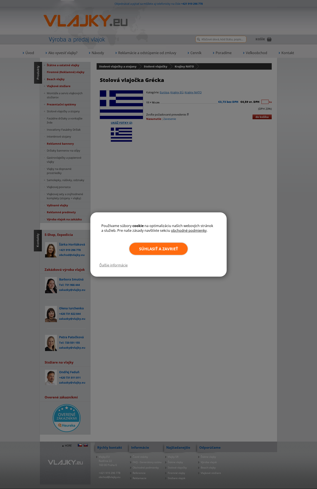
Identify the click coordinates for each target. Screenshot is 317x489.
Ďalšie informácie (113, 265)
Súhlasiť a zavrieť (158, 248)
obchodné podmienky (189, 230)
